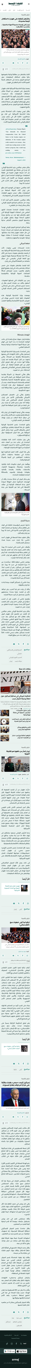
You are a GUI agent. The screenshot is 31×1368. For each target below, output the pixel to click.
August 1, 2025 (21, 158)
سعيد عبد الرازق (22, 950)
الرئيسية (28, 8)
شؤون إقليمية (25, 13)
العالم (14, 8)
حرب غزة (19, 1317)
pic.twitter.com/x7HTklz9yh (13, 151)
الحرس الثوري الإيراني (15, 656)
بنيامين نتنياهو (17, 1320)
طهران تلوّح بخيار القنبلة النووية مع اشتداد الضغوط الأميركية (12, 887)
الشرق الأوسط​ (20, 8)
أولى (20, 908)
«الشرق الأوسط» (21, 57)
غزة (13, 1317)
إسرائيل (8, 1320)
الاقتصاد (4, 8)
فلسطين (19, 1324)
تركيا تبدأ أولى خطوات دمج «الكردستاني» (20, 922)
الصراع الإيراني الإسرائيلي (14, 648)
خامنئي (19, 652)
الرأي (10, 8)
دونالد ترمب (18, 660)
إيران (10, 660)
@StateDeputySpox (11, 127)
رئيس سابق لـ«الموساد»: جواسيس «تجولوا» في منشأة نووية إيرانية (21, 711)
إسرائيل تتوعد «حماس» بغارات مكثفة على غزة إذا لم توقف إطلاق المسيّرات (15, 1082)
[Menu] (29, 3)
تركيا (15, 1068)
